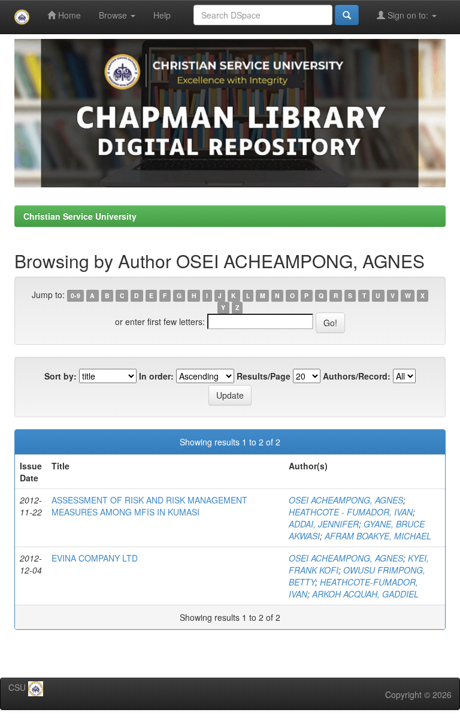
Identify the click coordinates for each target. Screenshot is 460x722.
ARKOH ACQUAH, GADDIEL (365, 594)
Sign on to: (408, 15)
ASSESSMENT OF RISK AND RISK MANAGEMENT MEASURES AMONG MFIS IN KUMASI (149, 506)
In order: (156, 376)
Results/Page (263, 376)
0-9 (75, 295)
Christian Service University (80, 216)
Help (162, 15)
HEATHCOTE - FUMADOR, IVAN (351, 512)
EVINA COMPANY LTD (95, 558)
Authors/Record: (357, 376)
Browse (114, 15)
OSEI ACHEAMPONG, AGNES (346, 500)
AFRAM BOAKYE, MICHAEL (378, 536)
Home (68, 15)
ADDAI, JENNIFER (324, 524)
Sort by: (60, 376)
